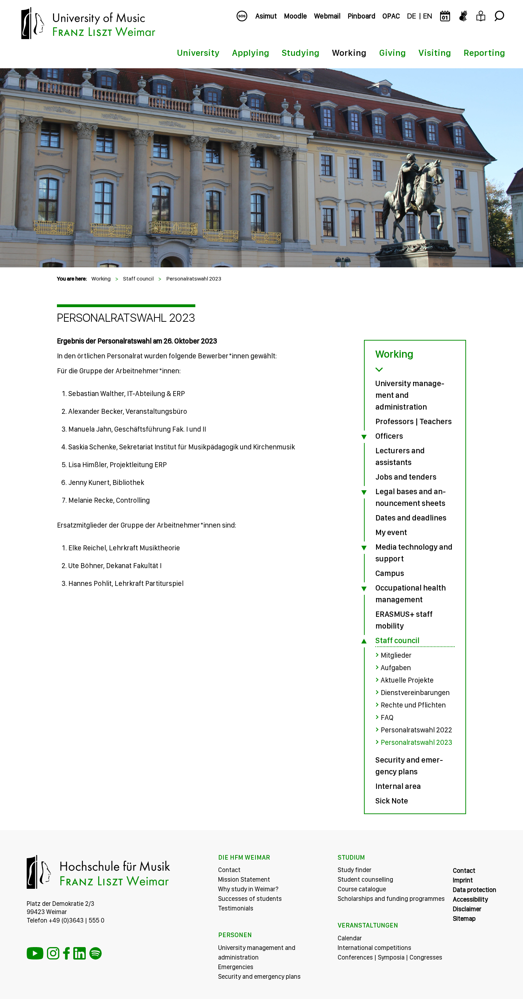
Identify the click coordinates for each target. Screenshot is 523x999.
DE (411, 16)
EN (427, 16)
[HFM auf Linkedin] (79, 953)
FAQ (387, 717)
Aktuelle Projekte (407, 680)
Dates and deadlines (411, 517)
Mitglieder (396, 655)
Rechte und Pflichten (413, 705)
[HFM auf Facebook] (66, 953)
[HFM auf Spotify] (95, 953)
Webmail (327, 16)
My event (391, 532)
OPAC (391, 16)
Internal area (398, 786)
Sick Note (391, 800)
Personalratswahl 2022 (416, 730)
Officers (389, 435)
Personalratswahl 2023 (193, 278)
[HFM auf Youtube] (35, 953)
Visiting (434, 52)
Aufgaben (396, 667)
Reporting (484, 52)
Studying (300, 52)
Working (349, 52)
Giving (392, 52)
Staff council (138, 278)
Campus (389, 573)
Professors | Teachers (413, 421)
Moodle (295, 16)
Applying (250, 52)
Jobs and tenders (406, 476)
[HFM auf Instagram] (53, 953)
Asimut (266, 16)
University (198, 52)
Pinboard (361, 16)
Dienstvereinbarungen (415, 692)
